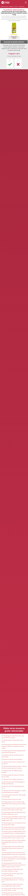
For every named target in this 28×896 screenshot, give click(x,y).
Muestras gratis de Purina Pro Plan (12, 799)
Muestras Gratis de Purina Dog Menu (12, 759)
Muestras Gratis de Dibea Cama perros (13, 779)
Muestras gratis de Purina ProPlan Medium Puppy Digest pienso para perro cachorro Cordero (14, 842)
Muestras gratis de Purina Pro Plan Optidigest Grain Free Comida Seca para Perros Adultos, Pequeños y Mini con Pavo (14, 864)
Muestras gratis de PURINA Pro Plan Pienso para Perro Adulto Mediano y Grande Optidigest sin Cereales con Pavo (14, 858)
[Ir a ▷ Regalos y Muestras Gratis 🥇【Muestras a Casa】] (5, 2)
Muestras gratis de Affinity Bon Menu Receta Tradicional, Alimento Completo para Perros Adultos (14, 746)
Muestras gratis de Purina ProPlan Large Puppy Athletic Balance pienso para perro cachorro (13, 848)
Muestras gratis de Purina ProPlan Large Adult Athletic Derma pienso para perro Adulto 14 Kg (14, 803)
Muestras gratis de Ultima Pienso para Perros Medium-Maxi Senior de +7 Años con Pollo (13, 879)
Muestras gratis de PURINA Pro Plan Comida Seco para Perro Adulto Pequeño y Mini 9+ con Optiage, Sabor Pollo (14, 818)
